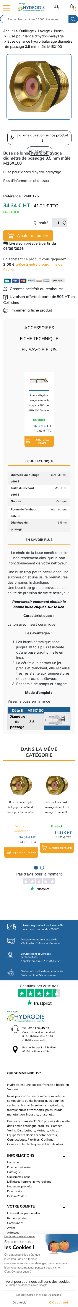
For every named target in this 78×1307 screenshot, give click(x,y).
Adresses (13, 1232)
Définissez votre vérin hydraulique (29, 1181)
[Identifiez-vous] (56, 7)
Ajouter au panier (32, 235)
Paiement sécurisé (19, 1167)
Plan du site (14, 1191)
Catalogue (14, 1172)
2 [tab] (42, 868)
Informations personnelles (23, 1213)
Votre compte (21, 1206)
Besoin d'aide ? (16, 1196)
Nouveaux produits (19, 1186)
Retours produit (17, 1218)
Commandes (15, 1223)
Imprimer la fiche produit (31, 310)
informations (20, 1155)
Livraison (13, 1162)
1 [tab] (36, 868)
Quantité (41, 222)
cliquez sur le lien (49, 607)
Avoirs (11, 1227)
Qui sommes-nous (18, 1176)
